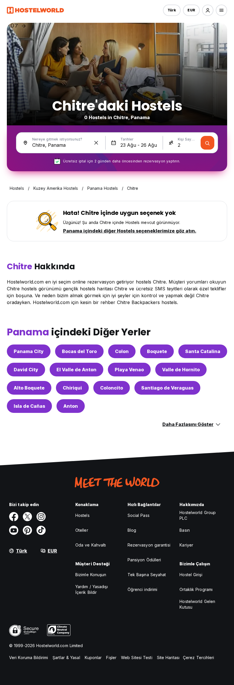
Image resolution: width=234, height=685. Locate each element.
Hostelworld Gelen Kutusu (197, 604)
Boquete (157, 351)
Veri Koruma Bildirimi (28, 657)
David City (26, 369)
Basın (184, 530)
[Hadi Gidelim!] (207, 143)
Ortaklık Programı (196, 589)
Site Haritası (168, 657)
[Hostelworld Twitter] (27, 516)
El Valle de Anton (76, 369)
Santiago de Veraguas (167, 388)
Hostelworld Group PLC (197, 515)
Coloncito (111, 388)
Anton (70, 406)
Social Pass (139, 515)
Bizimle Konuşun (90, 574)
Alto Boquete (29, 388)
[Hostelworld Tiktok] (41, 530)
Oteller (81, 530)
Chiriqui (72, 388)
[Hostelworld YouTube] (13, 530)
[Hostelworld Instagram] (41, 516)
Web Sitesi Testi (136, 657)
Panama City (29, 351)
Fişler (111, 657)
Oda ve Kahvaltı (90, 545)
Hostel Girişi (190, 574)
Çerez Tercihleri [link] (198, 657)
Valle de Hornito (181, 369)
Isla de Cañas (29, 406)
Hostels (82, 515)
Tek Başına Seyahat (147, 574)
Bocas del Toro (79, 351)
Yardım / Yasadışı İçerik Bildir (91, 589)
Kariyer (186, 545)
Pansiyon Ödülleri (144, 559)
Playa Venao (129, 369)
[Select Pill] (207, 10)
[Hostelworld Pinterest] (27, 530)
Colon (122, 351)
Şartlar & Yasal (66, 657)
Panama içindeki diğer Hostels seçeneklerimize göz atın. (129, 231)
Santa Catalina (202, 351)
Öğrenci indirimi (143, 589)
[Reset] (96, 143)
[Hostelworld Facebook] (13, 516)
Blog (132, 530)
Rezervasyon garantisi (149, 545)
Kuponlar (93, 657)
